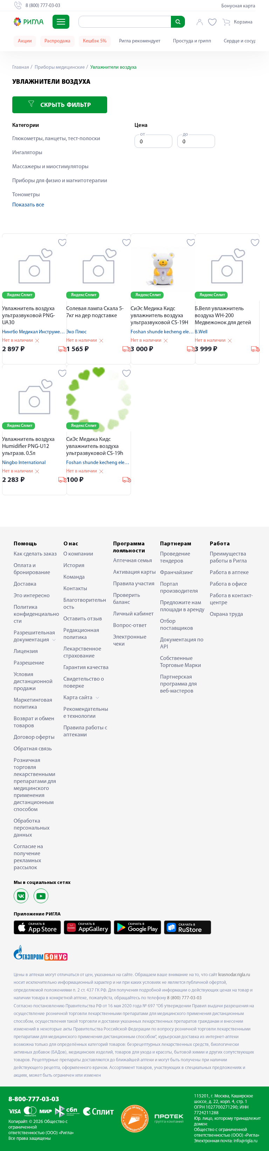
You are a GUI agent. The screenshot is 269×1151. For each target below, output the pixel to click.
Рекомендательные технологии (85, 713)
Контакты (75, 589)
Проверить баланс (126, 599)
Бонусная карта (238, 6)
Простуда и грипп (192, 41)
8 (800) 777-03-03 (184, 998)
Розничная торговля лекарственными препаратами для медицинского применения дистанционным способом (35, 785)
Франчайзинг (176, 573)
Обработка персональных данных (31, 828)
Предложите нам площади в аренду (182, 606)
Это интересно (32, 596)
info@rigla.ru (245, 1141)
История (73, 565)
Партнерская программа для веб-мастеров (178, 684)
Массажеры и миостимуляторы (50, 167)
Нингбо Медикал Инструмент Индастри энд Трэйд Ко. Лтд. (64, 332)
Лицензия (26, 651)
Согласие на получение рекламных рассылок (28, 857)
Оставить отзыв (82, 619)
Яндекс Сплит (19, 295)
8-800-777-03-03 (33, 1099)
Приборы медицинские (59, 67)
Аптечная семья (132, 561)
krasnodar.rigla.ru (234, 975)
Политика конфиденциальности (36, 614)
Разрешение (29, 663)
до (185, 134)
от (142, 134)
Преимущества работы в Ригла (228, 557)
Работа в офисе (228, 584)
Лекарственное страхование (82, 652)
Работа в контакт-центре (231, 599)
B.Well (201, 332)
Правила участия (133, 584)
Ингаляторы (27, 153)
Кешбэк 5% (94, 41)
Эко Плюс (76, 332)
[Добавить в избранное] (62, 242)
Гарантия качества (86, 667)
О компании (78, 554)
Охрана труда (226, 614)
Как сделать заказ (35, 554)
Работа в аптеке (229, 573)
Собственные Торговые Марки (180, 662)
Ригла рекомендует (139, 41)
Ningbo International (24, 462)
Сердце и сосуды (242, 41)
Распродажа (57, 41)
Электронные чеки (129, 640)
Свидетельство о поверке (83, 682)
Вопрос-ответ (130, 625)
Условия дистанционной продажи (33, 682)
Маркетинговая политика (33, 703)
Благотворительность (84, 604)
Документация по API (182, 643)
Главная (20, 67)
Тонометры (26, 195)
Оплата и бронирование (32, 569)
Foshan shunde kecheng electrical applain (174, 332)
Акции (25, 41)
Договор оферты (34, 737)
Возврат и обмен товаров (34, 722)
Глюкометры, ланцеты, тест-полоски (56, 139)
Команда (74, 577)
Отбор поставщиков (176, 625)
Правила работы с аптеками (85, 731)
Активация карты (134, 572)
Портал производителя (179, 587)
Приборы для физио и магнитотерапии (59, 181)
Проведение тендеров (175, 557)
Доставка (25, 584)
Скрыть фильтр (65, 105)
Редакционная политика (81, 634)
